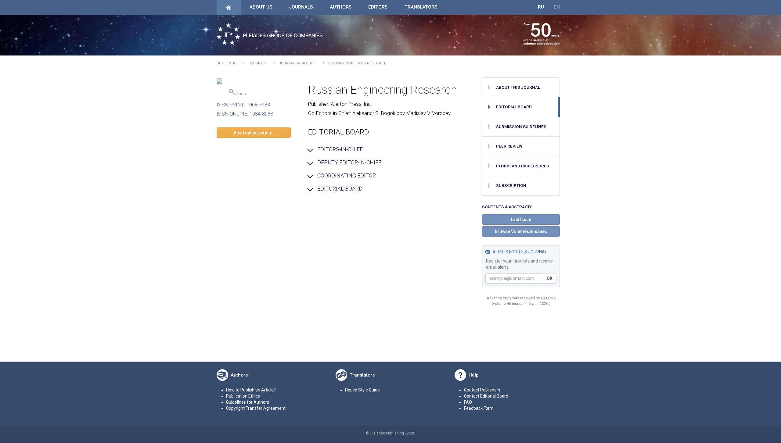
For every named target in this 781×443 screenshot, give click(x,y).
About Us (261, 7)
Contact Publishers (482, 390)
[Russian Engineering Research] (219, 82)
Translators (421, 7)
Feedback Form (479, 408)
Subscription (511, 185)
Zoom (241, 93)
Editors (377, 7)
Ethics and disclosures (522, 166)
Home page (226, 63)
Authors (340, 7)
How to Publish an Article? (251, 390)
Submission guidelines (521, 126)
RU (541, 7)
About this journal (518, 87)
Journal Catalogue (297, 63)
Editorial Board (514, 107)
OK (549, 278)
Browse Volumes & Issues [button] (521, 231)
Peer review (509, 146)
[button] (254, 132)
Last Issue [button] (521, 219)
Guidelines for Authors (247, 402)
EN (557, 7)
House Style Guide (362, 390)
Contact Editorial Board (486, 396)
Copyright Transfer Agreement (256, 408)
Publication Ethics (243, 396)
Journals (301, 7)
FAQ (468, 402)
